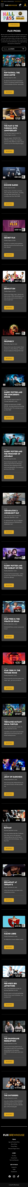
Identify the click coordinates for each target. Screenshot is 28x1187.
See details (9, 92)
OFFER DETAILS (14, 25)
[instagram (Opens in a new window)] (14, 1176)
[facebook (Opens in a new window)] (9, 1176)
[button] (14, 16)
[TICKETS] (20, 5)
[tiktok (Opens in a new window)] (18, 1176)
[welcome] (25, 5)
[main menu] (2, 5)
